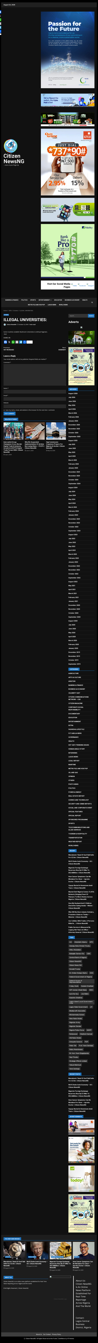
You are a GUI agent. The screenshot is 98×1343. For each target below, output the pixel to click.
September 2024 (74, 484)
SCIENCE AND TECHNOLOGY (78, 800)
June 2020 (72, 629)
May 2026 (71, 405)
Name (6, 388)
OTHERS (6, 314)
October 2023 (73, 527)
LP (91, 1007)
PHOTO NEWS (73, 784)
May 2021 (71, 586)
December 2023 (74, 519)
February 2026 (73, 417)
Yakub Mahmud (75, 1065)
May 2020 (71, 633)
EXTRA (70, 725)
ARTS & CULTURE (74, 677)
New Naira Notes (75, 1018)
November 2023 (74, 523)
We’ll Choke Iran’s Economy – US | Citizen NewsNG (37, 1250)
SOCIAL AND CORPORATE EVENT (80, 808)
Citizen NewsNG (14, 159)
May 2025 (71, 452)
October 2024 (73, 480)
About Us (39, 1334)
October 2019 (73, 660)
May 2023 (71, 546)
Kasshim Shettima (75, 998)
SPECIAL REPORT (74, 816)
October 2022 (73, 574)
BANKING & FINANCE (11, 300)
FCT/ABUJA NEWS (75, 733)
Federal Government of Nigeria (80, 977)
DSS (91, 973)
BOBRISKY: (62, 349)
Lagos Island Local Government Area (80, 1002)
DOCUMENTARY (74, 714)
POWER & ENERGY (74, 792)
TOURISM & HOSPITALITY (77, 834)
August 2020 (72, 621)
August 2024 (72, 487)
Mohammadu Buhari (76, 1015)
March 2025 (72, 460)
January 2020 (73, 648)
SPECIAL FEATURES (75, 812)
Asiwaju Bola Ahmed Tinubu (79, 946)
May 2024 (71, 499)
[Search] (92, 302)
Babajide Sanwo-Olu (76, 954)
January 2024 (73, 515)
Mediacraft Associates (77, 1011)
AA (70, 942)
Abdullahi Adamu (80, 942)
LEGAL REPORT (74, 761)
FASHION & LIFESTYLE (76, 729)
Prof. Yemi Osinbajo (86, 1046)
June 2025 (72, 448)
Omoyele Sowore (75, 1042)
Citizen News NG (75, 965)
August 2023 (72, 535)
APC (91, 942)
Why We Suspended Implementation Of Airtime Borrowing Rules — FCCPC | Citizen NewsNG (35, 431)
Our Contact (47, 1334)
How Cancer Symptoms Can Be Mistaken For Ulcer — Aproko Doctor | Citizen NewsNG (79, 879)
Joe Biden (84, 994)
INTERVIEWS (72, 753)
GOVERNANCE (73, 737)
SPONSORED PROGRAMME (78, 820)
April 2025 (72, 456)
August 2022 (72, 582)
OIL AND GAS (73, 772)
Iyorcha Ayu (73, 994)
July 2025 (71, 444)
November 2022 (74, 570)
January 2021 (73, 601)
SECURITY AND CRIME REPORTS (80, 804)
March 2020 (72, 640)
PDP (86, 1042)
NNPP (89, 1030)
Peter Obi (72, 1046)
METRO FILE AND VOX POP (36, 305)
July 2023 (71, 538)
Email (6, 395)
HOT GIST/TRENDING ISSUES (78, 745)
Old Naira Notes (75, 1038)
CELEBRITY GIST (74, 693)
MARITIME (72, 765)
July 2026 (71, 397)
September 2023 (74, 531)
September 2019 (74, 664)
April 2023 (72, 550)
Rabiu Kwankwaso (76, 1049)
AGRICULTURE (73, 673)
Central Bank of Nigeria (77, 957)
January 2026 (73, 421)
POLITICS (24, 300)
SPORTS (33, 300)
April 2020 (72, 637)
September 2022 (74, 578)
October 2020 (73, 613)
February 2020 (73, 644)
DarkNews (61, 1338)
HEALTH (84, 300)
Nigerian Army (74, 1022)
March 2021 (72, 593)
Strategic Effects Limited (78, 1061)
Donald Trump (74, 969)
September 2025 (74, 436)
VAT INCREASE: (9, 349)
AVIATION (71, 681)
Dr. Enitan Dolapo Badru (78, 973)
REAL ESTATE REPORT (76, 796)
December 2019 (74, 652)
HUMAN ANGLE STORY (76, 749)
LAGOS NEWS (52, 305)
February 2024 (73, 511)
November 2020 (74, 609)
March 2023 (72, 554)
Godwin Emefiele (87, 986)
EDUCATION (58, 300)
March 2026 (72, 413)
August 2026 (72, 393)
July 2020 (71, 625)
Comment (7, 362)
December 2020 (74, 605)
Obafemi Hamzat (86, 1034)
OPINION (71, 776)
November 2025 (74, 429)
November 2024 (74, 476)
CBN (88, 954)
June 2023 (72, 542)
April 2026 (72, 409)
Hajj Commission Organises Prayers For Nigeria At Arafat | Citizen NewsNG (56, 431)
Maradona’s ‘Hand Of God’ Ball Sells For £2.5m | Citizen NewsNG (14, 1250)
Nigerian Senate (75, 1026)
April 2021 (72, 589)
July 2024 (71, 491)
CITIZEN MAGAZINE (75, 703)
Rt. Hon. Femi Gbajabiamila (79, 1053)
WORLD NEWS (63, 305)
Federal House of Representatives (75, 981)
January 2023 (73, 562)
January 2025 (73, 468)
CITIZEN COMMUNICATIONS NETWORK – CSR (78, 698)
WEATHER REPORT (75, 842)
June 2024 (72, 495)
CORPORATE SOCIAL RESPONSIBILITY (75, 708)
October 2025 (73, 433)
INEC (91, 990)
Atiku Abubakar (75, 950)
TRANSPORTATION (75, 838)
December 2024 (74, 472)
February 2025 (73, 464)
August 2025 (72, 440)
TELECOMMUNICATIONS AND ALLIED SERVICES (79, 828)
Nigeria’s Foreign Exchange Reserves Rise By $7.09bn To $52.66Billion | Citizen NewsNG (79, 870)
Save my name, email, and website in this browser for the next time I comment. (30, 410)
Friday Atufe (73, 986)
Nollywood (73, 1034)
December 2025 (74, 425)
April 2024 (72, 503)
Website (6, 403)
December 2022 (74, 566)
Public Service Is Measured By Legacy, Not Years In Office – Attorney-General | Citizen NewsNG (81, 929)
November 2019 (74, 656)
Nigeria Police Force (76, 1030)
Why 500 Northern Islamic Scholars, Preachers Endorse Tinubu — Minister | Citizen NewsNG (81, 914)
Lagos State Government (78, 1007)
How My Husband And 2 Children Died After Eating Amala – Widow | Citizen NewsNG (80, 905)
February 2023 (73, 558)
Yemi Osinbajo (74, 1069)
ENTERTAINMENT (44, 300)
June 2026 (72, 401)
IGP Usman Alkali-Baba (78, 990)
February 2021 (73, 597)
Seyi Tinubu (73, 1057)
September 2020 (74, 617)
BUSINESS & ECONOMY (72, 300)
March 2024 (72, 507)
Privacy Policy (56, 1334)
